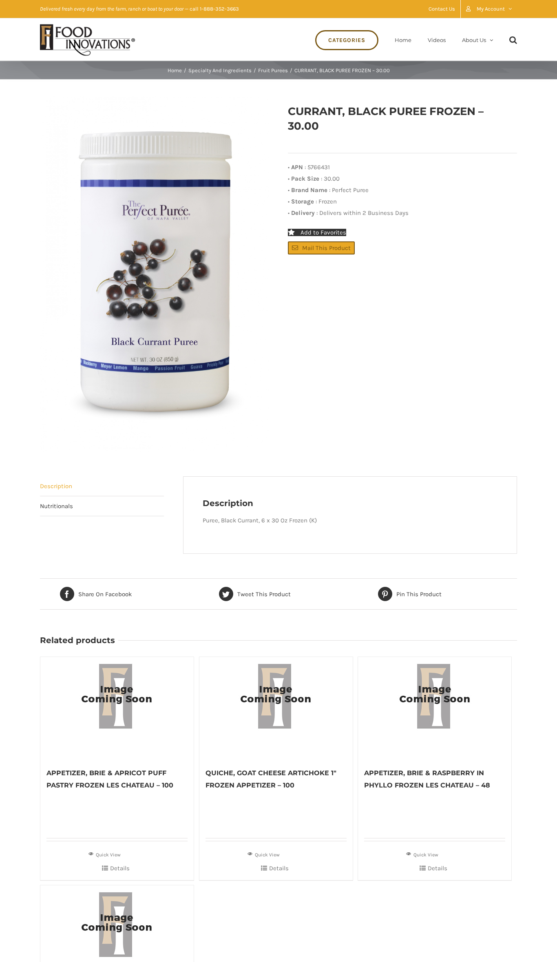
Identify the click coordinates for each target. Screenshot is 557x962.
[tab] (102, 486)
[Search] (513, 39)
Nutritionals (56, 506)
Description (56, 486)
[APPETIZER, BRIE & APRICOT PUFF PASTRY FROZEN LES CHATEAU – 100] (117, 708)
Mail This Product (326, 248)
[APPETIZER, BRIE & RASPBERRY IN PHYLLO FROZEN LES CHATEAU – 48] (434, 708)
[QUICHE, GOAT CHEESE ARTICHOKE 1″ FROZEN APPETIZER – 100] (276, 708)
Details (120, 868)
